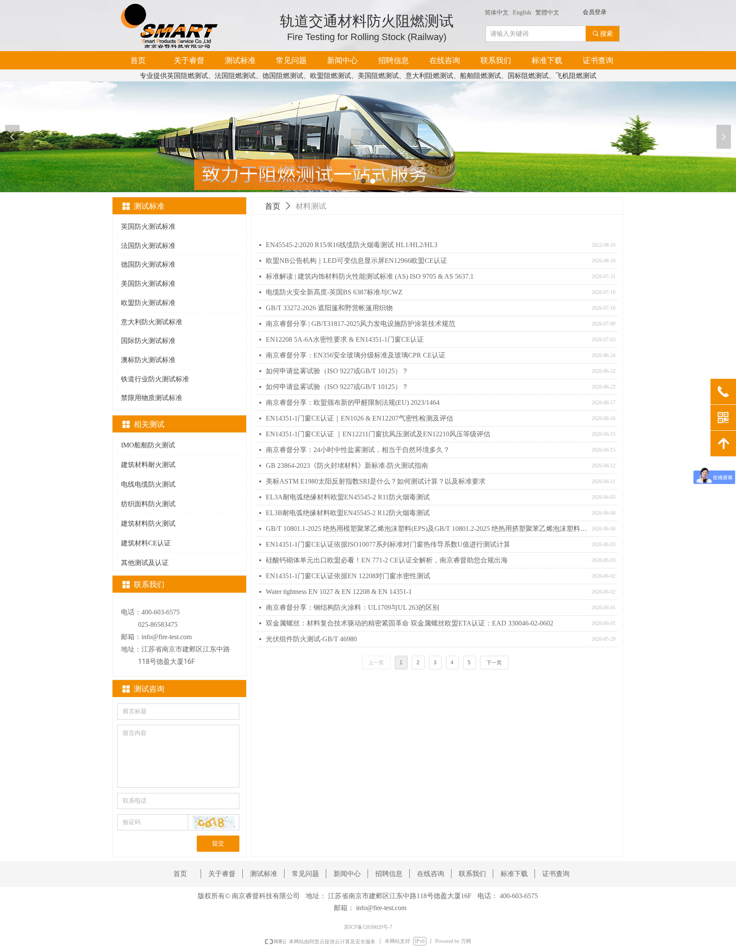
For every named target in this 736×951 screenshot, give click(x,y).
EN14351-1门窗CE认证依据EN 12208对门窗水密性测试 (348, 575)
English (522, 12)
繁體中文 (547, 12)
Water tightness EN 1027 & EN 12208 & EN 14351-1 (339, 591)
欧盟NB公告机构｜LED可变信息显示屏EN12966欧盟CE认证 (356, 260)
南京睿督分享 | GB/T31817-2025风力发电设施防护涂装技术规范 (360, 323)
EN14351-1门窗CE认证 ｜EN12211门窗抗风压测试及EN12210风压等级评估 (378, 434)
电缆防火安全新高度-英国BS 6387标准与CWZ (334, 292)
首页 (272, 206)
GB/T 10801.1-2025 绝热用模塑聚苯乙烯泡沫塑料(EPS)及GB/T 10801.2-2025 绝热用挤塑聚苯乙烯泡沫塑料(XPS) (426, 528)
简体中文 (497, 12)
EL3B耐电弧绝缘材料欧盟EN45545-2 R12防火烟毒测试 (348, 512)
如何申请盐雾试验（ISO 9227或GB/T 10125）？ (337, 371)
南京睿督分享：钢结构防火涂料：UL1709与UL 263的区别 (352, 607)
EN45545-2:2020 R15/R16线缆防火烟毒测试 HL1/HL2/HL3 (351, 244)
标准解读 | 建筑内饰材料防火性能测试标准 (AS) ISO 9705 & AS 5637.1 (370, 276)
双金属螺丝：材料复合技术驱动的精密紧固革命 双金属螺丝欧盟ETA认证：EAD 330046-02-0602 (409, 623)
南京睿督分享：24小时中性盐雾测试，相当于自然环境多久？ (358, 449)
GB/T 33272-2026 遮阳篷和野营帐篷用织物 (329, 307)
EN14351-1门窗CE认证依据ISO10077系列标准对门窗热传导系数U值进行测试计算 (388, 544)
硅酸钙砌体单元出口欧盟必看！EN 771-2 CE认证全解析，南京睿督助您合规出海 (387, 560)
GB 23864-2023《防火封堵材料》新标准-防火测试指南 (347, 465)
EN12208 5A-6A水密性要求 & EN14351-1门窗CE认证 (345, 339)
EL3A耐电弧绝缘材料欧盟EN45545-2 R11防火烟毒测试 (348, 497)
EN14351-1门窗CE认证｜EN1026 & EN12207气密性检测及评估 (359, 418)
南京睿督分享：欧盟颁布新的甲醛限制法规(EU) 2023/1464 (353, 402)
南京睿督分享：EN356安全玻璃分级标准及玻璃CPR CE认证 (356, 355)
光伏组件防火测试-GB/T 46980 (311, 639)
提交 (218, 843)
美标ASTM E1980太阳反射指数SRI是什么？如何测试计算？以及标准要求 (376, 481)
